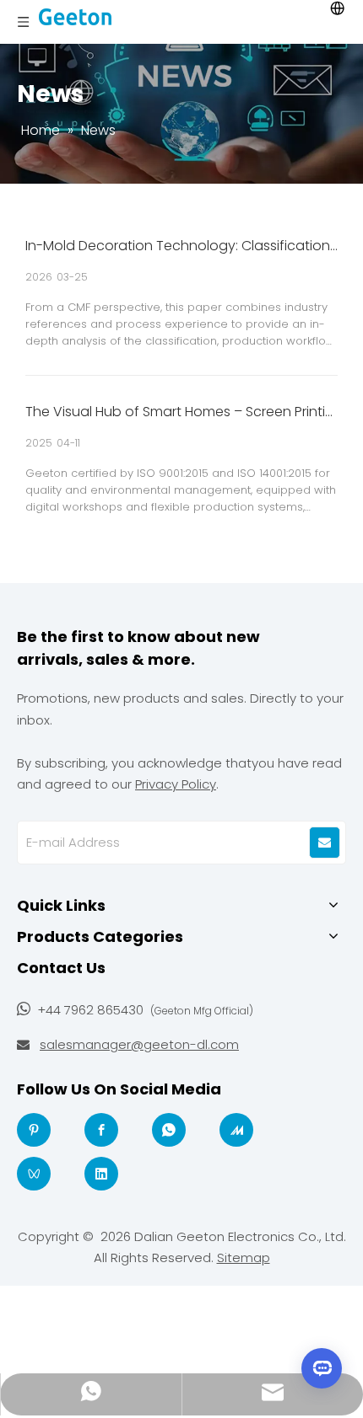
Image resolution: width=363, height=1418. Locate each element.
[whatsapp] (169, 1130)
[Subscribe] (324, 843)
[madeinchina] (236, 1130)
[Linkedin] (101, 1174)
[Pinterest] (34, 1130)
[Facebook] (101, 1130)
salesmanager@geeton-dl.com (139, 1044)
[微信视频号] (34, 1174)
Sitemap (243, 1257)
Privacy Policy (175, 784)
